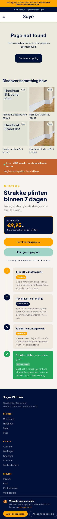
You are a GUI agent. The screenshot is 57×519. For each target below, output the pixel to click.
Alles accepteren (15, 513)
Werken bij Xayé (11, 465)
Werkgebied (9, 492)
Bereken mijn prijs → (28, 241)
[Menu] (3, 16)
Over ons (7, 446)
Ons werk (8, 456)
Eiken (6, 428)
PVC (5, 433)
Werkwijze (8, 451)
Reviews (7, 479)
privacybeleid (24, 507)
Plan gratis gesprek (28, 252)
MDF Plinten (9, 419)
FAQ (5, 483)
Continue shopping (28, 58)
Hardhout (8, 423)
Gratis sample (10, 488)
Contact (7, 460)
